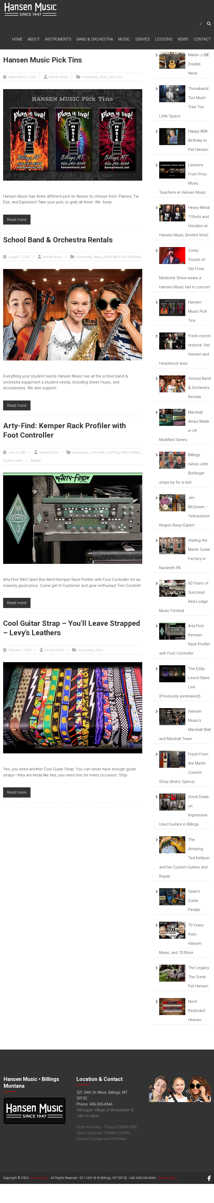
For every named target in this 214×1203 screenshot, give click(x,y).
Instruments (58, 39)
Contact (202, 39)
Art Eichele (97, 452)
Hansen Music (58, 77)
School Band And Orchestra (122, 257)
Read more (17, 219)
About (34, 39)
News (183, 39)
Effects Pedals (130, 452)
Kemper (36, 460)
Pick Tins (115, 77)
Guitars (8, 460)
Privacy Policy (167, 1178)
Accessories (90, 77)
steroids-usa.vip (39, 1200)
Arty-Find (112, 452)
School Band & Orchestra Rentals (58, 240)
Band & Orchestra (94, 39)
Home (17, 39)
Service (142, 39)
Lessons (164, 39)
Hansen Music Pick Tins (42, 60)
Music (124, 39)
